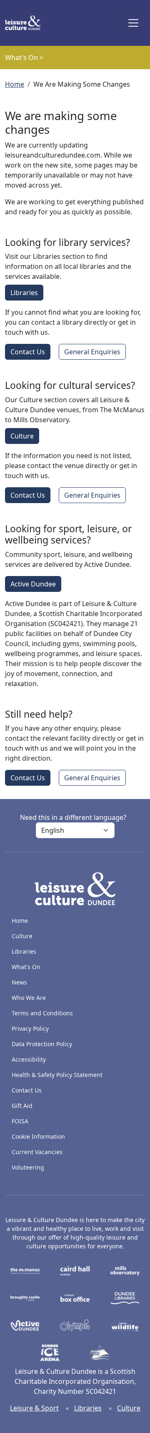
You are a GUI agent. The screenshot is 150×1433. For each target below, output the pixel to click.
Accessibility (30, 1059)
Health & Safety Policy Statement (57, 1075)
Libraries (24, 292)
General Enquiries (92, 351)
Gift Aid (22, 1106)
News (19, 982)
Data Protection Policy (42, 1044)
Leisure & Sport (34, 1408)
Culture (22, 436)
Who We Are (29, 998)
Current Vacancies (37, 1152)
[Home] (26, 22)
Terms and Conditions (42, 1013)
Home (14, 84)
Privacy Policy (30, 1028)
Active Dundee (33, 584)
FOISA (20, 1121)
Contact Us (27, 351)
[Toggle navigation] (133, 23)
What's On (26, 967)
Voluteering (28, 1167)
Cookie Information (38, 1136)
